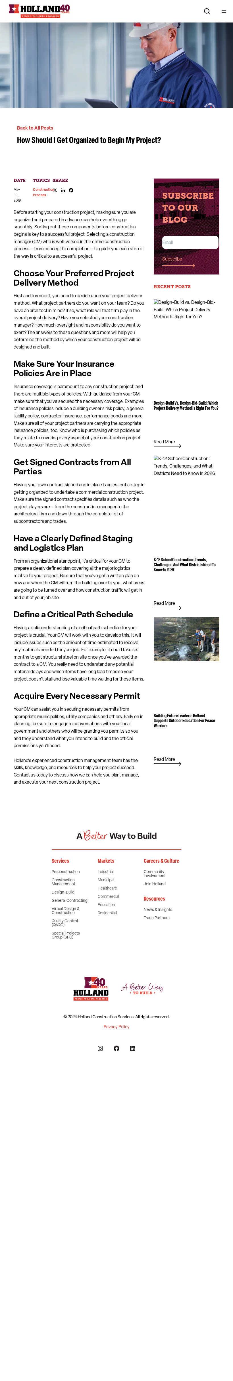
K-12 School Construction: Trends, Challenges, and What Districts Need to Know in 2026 (185, 565)
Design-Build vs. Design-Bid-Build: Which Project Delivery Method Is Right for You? (186, 406)
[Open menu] (223, 11)
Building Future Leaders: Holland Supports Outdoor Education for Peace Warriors (184, 721)
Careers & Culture (161, 861)
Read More (164, 443)
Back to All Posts (35, 128)
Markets (106, 861)
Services (60, 861)
